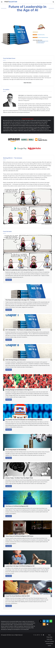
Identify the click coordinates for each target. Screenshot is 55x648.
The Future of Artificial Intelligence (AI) (16, 506)
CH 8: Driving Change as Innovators (15, 360)
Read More (8, 279)
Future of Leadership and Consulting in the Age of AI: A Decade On (24, 270)
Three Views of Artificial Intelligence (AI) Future (19, 536)
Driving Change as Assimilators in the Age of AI (19, 389)
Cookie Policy (49, 639)
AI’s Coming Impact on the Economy (15, 449)
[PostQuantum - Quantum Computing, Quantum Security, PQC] (10, 2)
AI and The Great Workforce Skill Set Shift (17, 596)
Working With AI (33, 164)
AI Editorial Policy (49, 643)
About (49, 634)
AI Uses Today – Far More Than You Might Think (19, 478)
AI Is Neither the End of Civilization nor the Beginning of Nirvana (23, 419)
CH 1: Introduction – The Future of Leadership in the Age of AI (23, 330)
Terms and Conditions (49, 641)
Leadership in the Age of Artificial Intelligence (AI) (19, 566)
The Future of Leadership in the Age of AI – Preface (20, 300)
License (49, 645)
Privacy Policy (49, 637)
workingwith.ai (46, 186)
